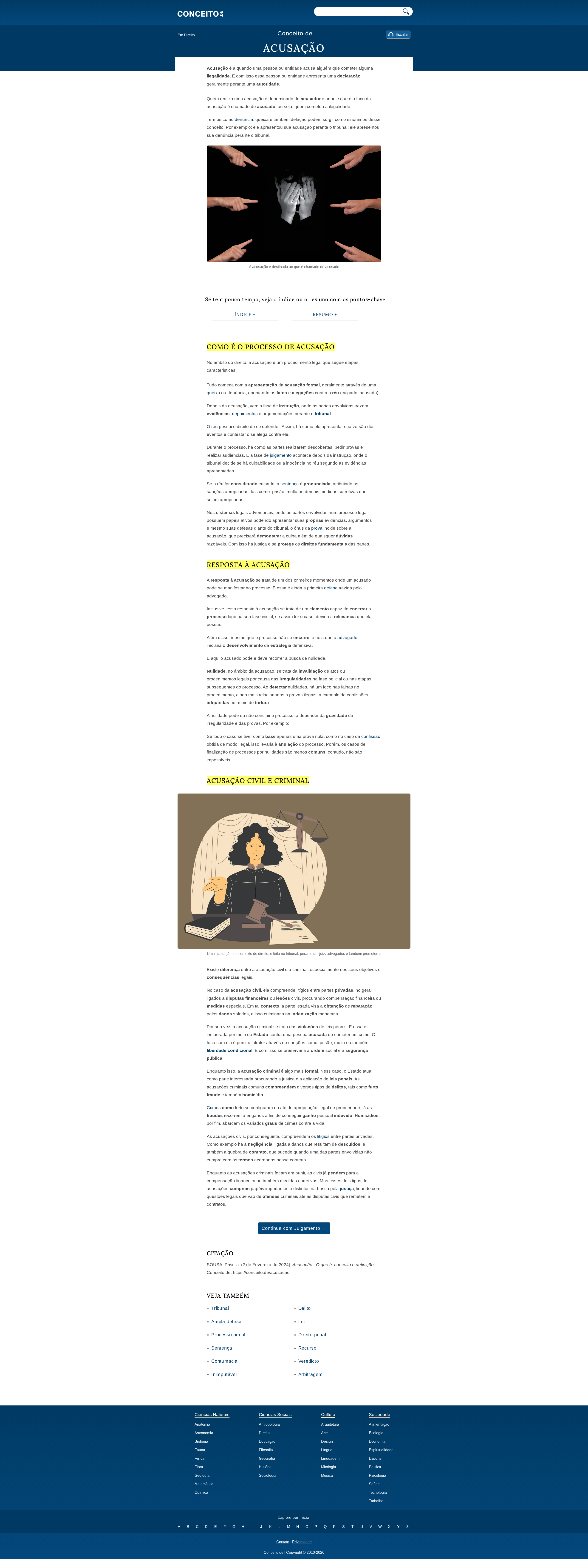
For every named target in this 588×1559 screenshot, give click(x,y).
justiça (347, 1188)
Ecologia (376, 1433)
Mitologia (328, 1467)
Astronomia (204, 1433)
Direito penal (312, 1334)
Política (375, 1467)
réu (214, 426)
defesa (331, 587)
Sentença (221, 1348)
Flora (199, 1467)
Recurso (307, 1348)
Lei (301, 1321)
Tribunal (220, 1308)
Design (327, 1441)
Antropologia (269, 1424)
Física (199, 1458)
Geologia (202, 1475)
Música (327, 1475)
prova (316, 528)
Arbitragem (310, 1374)
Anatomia (202, 1424)
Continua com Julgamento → (294, 1228)
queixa (213, 392)
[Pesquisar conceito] (406, 11)
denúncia (244, 119)
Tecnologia (378, 1492)
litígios (323, 1136)
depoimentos (245, 413)
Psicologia (377, 1475)
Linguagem (330, 1458)
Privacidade (302, 1542)
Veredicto (308, 1361)
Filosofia (266, 1450)
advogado (347, 637)
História (265, 1467)
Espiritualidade (381, 1450)
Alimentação (379, 1424)
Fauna (200, 1450)
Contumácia (224, 1361)
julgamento (281, 455)
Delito (304, 1308)
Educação (267, 1441)
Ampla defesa (226, 1321)
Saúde (374, 1484)
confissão (370, 736)
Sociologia (267, 1475)
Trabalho (376, 1501)
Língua (326, 1450)
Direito (189, 35)
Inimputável (224, 1374)
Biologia (201, 1441)
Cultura (328, 1414)
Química (201, 1492)
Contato (282, 1542)
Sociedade (379, 1414)
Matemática (204, 1484)
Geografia (267, 1458)
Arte (324, 1433)
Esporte (375, 1458)
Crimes (214, 1107)
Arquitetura (330, 1424)
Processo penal (228, 1334)
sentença (289, 483)
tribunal (323, 413)
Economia (377, 1441)
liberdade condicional (229, 1050)
